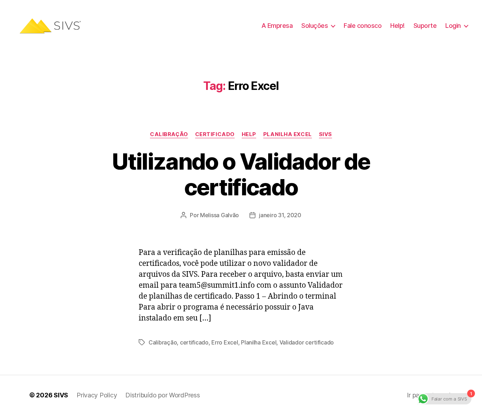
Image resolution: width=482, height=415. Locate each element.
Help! (397, 25)
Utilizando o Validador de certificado (241, 174)
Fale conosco (362, 25)
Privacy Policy (97, 395)
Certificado (215, 134)
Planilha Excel (287, 134)
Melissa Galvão (219, 215)
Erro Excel (224, 342)
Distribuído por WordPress (162, 395)
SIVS (325, 134)
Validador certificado (306, 342)
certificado (194, 342)
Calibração (169, 134)
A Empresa (277, 25)
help (249, 134)
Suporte (425, 25)
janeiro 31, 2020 (280, 215)
